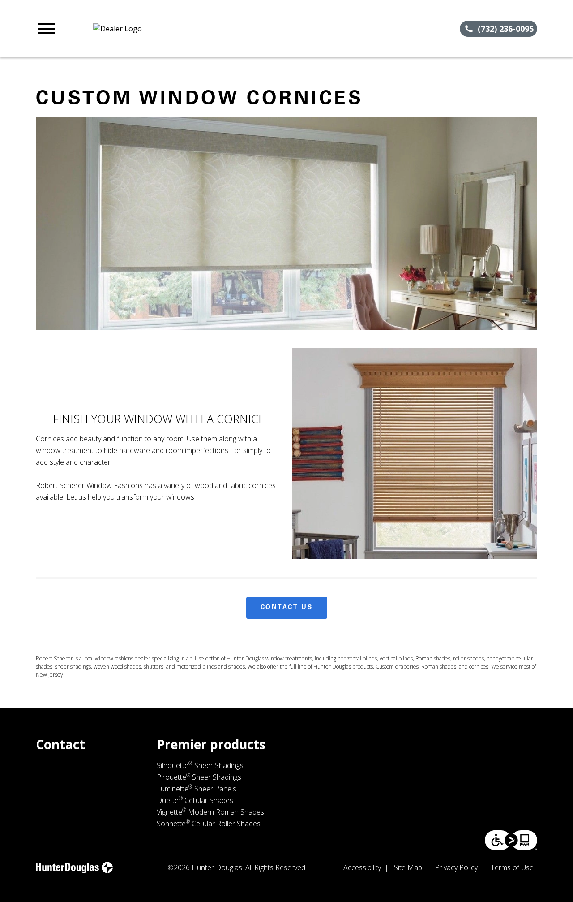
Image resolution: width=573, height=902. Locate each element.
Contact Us (287, 607)
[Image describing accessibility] (511, 840)
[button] (46, 28)
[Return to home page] (189, 29)
